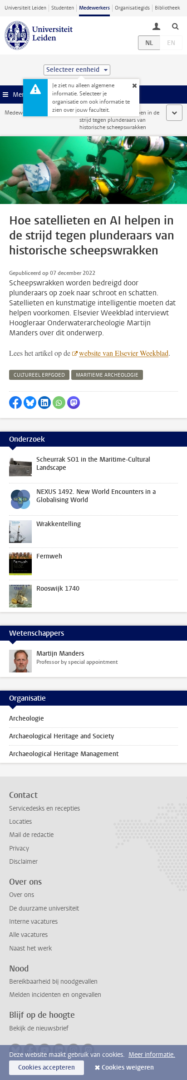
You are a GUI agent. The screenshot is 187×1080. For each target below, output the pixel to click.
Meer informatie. (151, 1054)
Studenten (62, 8)
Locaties (20, 821)
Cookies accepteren (46, 1067)
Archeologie (26, 718)
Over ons (21, 895)
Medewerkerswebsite (30, 112)
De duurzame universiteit (44, 908)
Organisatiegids (132, 8)
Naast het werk (30, 948)
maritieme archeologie (107, 375)
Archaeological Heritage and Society (61, 736)
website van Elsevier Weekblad (123, 353)
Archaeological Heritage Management (63, 754)
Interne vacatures (33, 921)
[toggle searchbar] (175, 26)
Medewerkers (94, 8)
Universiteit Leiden (25, 8)
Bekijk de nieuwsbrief (39, 1028)
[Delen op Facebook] (15, 402)
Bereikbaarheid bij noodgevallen (53, 981)
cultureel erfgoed (39, 375)
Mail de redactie (31, 835)
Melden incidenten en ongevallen (55, 994)
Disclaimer (23, 861)
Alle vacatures (28, 935)
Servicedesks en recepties (44, 808)
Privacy (19, 848)
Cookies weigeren (128, 1067)
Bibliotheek (167, 8)
